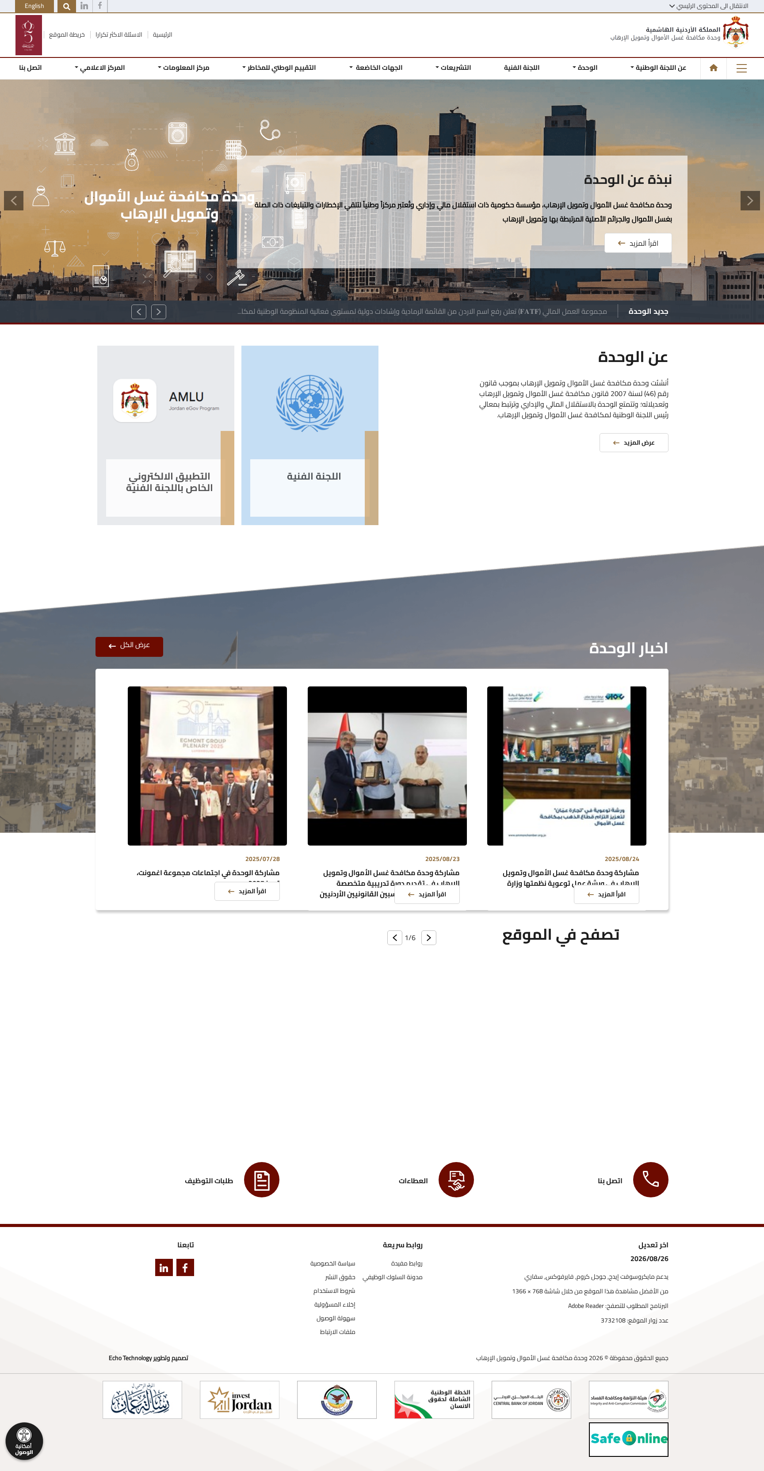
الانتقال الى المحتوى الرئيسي (712, 5)
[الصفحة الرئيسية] (714, 67)
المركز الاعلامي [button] (102, 67)
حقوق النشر (340, 1277)
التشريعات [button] (456, 67)
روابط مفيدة (407, 1263)
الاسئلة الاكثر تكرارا (118, 34)
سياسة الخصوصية (332, 1263)
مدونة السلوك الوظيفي (393, 1277)
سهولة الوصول (336, 1318)
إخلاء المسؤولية (334, 1304)
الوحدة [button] (588, 67)
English (34, 5)
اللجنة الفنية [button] (522, 67)
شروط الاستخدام (334, 1291)
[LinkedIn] (162, 1269)
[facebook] (183, 1269)
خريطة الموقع (66, 34)
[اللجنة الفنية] (310, 407)
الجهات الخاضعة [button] (378, 67)
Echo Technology (130, 1358)
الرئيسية (162, 34)
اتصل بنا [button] (30, 67)
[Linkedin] (84, 6)
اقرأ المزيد (644, 229)
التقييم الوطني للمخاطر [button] (282, 67)
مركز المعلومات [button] (186, 67)
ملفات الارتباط (337, 1332)
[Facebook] (100, 6)
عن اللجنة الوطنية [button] (661, 67)
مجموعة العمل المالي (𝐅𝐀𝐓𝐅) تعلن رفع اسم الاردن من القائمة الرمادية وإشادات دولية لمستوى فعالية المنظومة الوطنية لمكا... (422, 311)
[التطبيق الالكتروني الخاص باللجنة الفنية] (165, 407)
